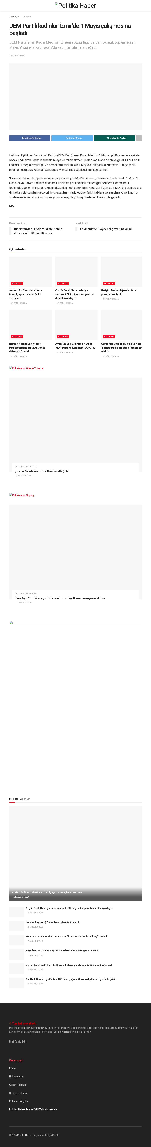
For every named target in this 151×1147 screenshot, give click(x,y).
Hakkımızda (16, 1076)
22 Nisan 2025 (16, 55)
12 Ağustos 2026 (24, 603)
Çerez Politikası (18, 1084)
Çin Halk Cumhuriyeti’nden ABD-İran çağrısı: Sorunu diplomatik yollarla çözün (71, 979)
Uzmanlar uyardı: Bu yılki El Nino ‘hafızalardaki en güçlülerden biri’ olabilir (122, 347)
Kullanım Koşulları (19, 1101)
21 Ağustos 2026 (19, 303)
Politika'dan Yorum (25, 467)
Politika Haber (24, 1135)
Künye (12, 1068)
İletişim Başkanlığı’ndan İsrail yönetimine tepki (53, 922)
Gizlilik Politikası (18, 1093)
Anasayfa (14, 16)
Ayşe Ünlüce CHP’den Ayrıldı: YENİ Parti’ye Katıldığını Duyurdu (62, 950)
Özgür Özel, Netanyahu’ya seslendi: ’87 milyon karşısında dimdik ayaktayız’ (74, 294)
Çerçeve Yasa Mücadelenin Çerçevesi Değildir (42, 471)
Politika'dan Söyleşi (26, 594)
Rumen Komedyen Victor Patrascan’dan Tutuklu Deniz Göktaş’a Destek (27, 347)
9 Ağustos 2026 (23, 476)
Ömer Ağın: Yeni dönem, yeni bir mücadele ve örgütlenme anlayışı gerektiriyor (60, 598)
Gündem (27, 16)
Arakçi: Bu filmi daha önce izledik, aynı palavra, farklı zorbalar (25, 294)
